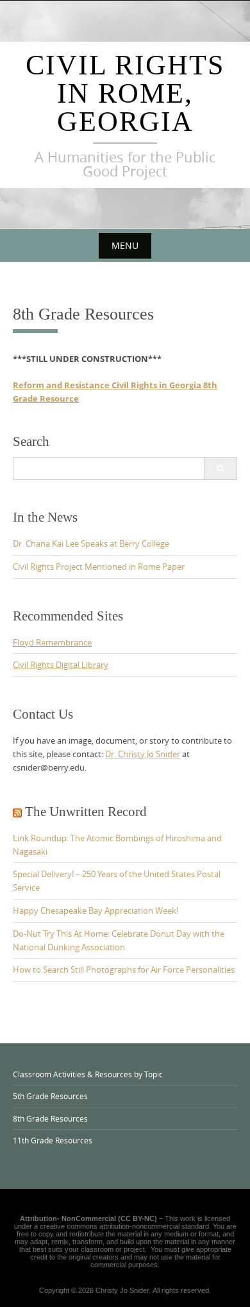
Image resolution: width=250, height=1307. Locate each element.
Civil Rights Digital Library (60, 665)
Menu (125, 245)
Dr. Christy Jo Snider (142, 754)
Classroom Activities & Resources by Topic (88, 1074)
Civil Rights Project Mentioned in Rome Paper (99, 566)
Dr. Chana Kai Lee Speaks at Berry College (91, 543)
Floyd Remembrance (52, 642)
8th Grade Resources (50, 1118)
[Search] (220, 468)
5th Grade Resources (50, 1096)
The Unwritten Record (86, 811)
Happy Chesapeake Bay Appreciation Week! (95, 910)
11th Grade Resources (52, 1140)
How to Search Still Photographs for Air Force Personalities (124, 969)
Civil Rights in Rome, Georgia (125, 93)
